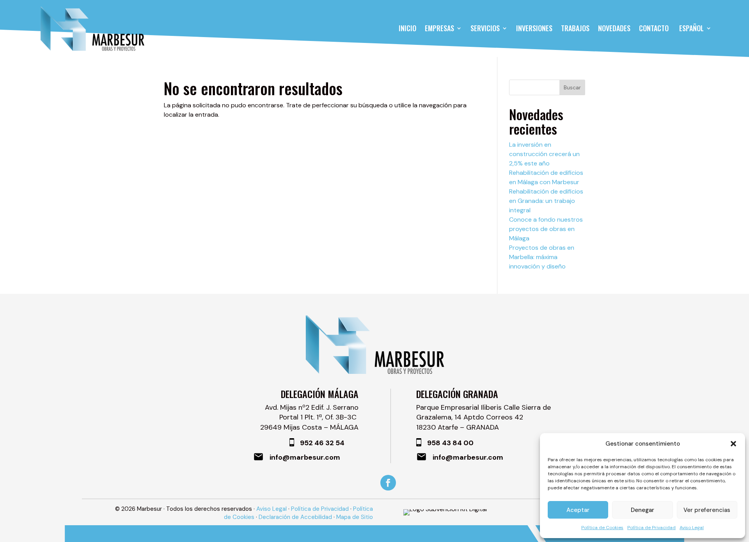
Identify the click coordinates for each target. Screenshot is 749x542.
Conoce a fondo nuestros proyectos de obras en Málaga (546, 228)
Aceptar (577, 510)
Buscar (572, 87)
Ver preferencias (706, 510)
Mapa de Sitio (354, 517)
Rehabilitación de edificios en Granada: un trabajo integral (546, 200)
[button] (733, 444)
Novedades (614, 28)
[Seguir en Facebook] (388, 482)
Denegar (642, 510)
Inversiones (534, 28)
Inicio (407, 28)
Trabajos (575, 28)
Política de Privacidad (651, 527)
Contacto (654, 28)
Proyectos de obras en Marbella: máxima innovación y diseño (541, 256)
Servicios (485, 28)
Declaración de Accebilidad (295, 517)
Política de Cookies (602, 527)
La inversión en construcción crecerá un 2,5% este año (544, 153)
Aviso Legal (692, 527)
